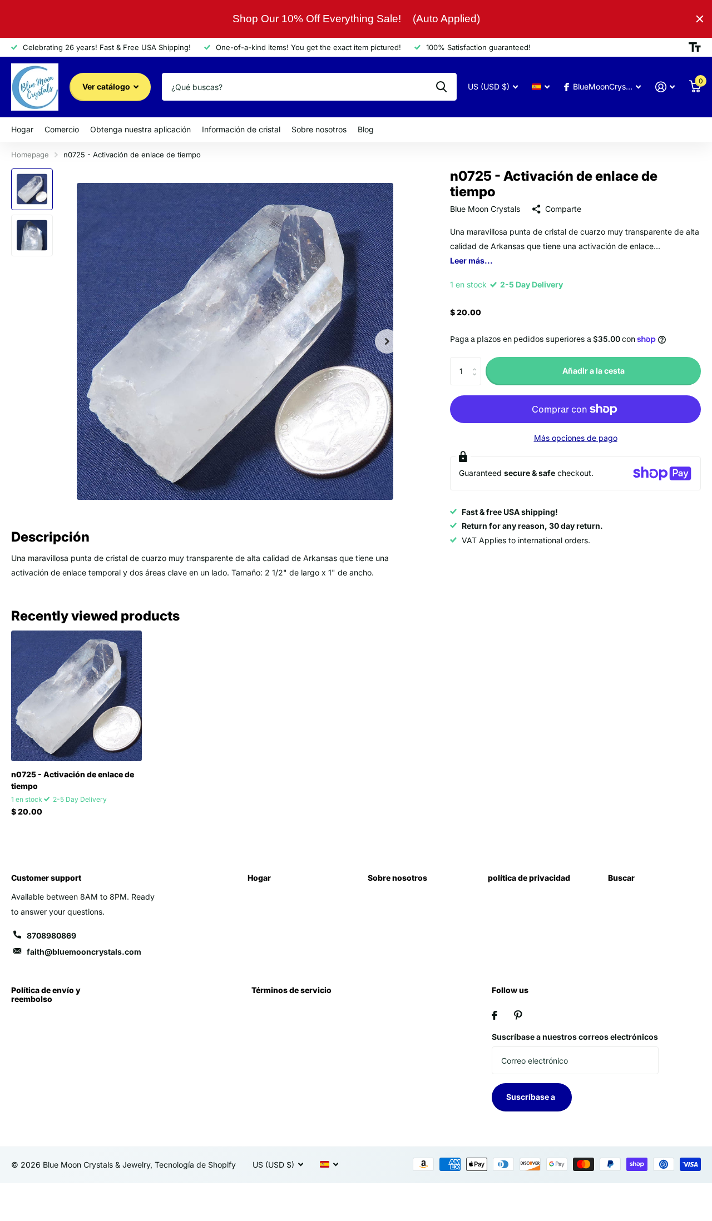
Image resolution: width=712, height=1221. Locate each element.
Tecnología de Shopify (195, 1164)
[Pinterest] (518, 1015)
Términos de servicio (291, 990)
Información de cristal (241, 129)
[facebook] (494, 1015)
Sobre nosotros (319, 129)
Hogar (22, 129)
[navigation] (32, 189)
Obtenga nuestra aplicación (140, 129)
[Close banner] (699, 19)
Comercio (61, 129)
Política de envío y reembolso (46, 994)
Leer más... (471, 260)
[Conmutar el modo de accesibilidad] (695, 47)
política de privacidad (529, 877)
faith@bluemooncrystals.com (84, 951)
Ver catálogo (107, 86)
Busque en (441, 87)
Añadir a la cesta (593, 370)
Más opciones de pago (575, 438)
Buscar (621, 877)
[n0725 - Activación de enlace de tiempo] (76, 696)
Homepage (30, 154)
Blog (366, 129)
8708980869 (51, 935)
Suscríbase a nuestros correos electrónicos (575, 1036)
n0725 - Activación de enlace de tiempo (72, 780)
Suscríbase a (531, 1096)
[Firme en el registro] (665, 87)
